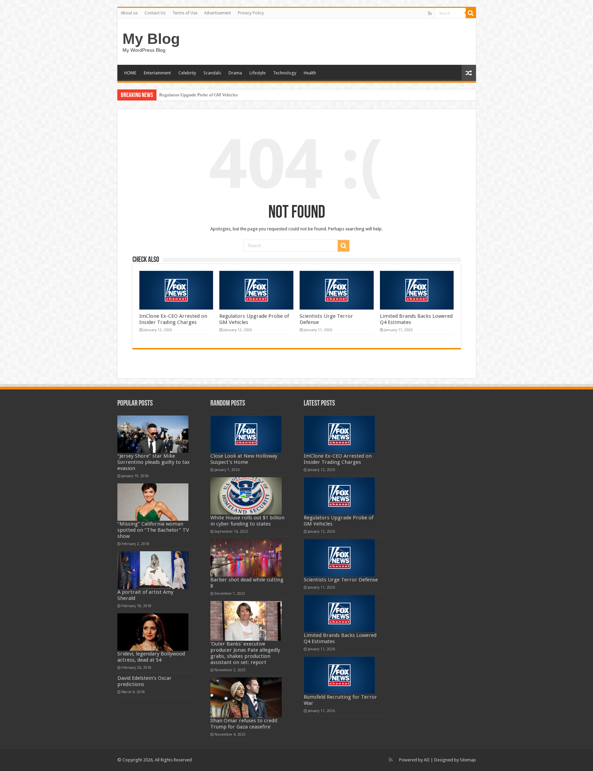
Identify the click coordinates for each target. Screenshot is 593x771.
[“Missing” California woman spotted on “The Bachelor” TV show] (153, 502)
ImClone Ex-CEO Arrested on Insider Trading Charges (173, 319)
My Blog (151, 39)
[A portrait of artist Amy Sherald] (153, 570)
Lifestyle (257, 72)
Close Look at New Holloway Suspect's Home (243, 459)
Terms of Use (184, 13)
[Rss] (429, 13)
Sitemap (468, 759)
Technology (284, 72)
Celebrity (187, 72)
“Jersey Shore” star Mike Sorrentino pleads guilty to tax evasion (153, 462)
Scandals (212, 72)
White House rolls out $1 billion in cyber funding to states (247, 521)
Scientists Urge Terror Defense (341, 580)
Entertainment (157, 72)
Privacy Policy (251, 13)
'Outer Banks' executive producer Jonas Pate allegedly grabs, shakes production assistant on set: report (245, 653)
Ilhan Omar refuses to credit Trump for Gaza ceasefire (244, 724)
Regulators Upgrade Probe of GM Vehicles (198, 94)
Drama (235, 72)
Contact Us (154, 13)
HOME (130, 72)
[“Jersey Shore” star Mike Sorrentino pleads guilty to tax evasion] (153, 434)
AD (427, 759)
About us (129, 13)
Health (310, 72)
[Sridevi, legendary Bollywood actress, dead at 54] (153, 632)
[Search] (471, 13)
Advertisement (217, 13)
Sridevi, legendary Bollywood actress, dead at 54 (151, 657)
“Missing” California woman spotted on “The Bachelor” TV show (153, 530)
